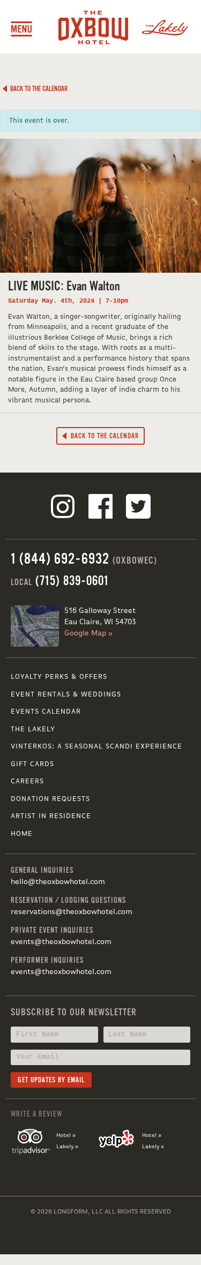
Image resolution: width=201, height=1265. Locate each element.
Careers (27, 781)
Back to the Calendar (37, 89)
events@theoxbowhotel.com (61, 942)
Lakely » (67, 1146)
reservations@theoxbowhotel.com (71, 912)
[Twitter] (138, 508)
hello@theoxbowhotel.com (58, 882)
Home (22, 833)
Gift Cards (32, 764)
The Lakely (33, 729)
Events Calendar (46, 711)
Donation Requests (50, 799)
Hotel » (66, 1135)
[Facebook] (100, 508)
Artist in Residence (51, 816)
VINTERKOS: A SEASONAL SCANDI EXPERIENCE (96, 746)
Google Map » (88, 633)
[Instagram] (62, 508)
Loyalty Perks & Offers (59, 676)
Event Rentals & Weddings (66, 694)
